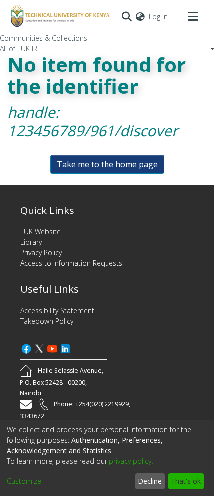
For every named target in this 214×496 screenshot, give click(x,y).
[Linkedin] (65, 347)
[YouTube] (52, 347)
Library (31, 242)
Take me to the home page (107, 164)
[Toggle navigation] (193, 16)
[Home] (58, 16)
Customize (24, 481)
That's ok (186, 481)
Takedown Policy (46, 321)
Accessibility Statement (57, 310)
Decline (150, 481)
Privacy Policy (41, 252)
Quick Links (47, 210)
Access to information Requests (71, 263)
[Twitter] (39, 347)
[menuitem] (140, 16)
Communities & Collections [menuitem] (43, 38)
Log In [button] (159, 16)
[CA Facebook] (26, 347)
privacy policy (130, 461)
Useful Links (49, 289)
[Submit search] (126, 16)
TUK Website (40, 231)
